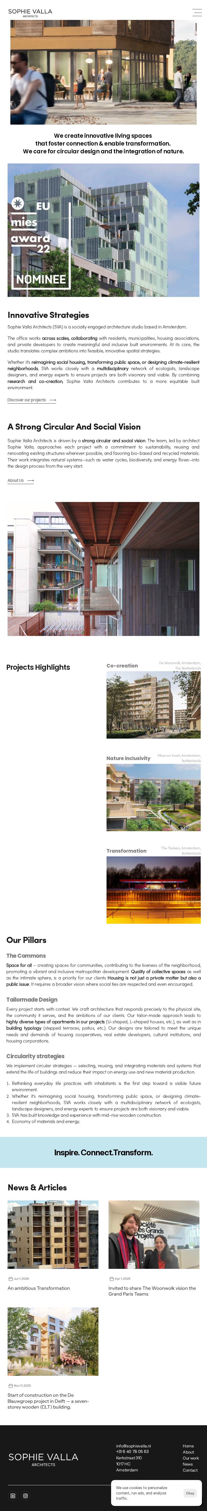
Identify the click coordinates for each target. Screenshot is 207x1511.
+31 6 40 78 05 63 (132, 1451)
